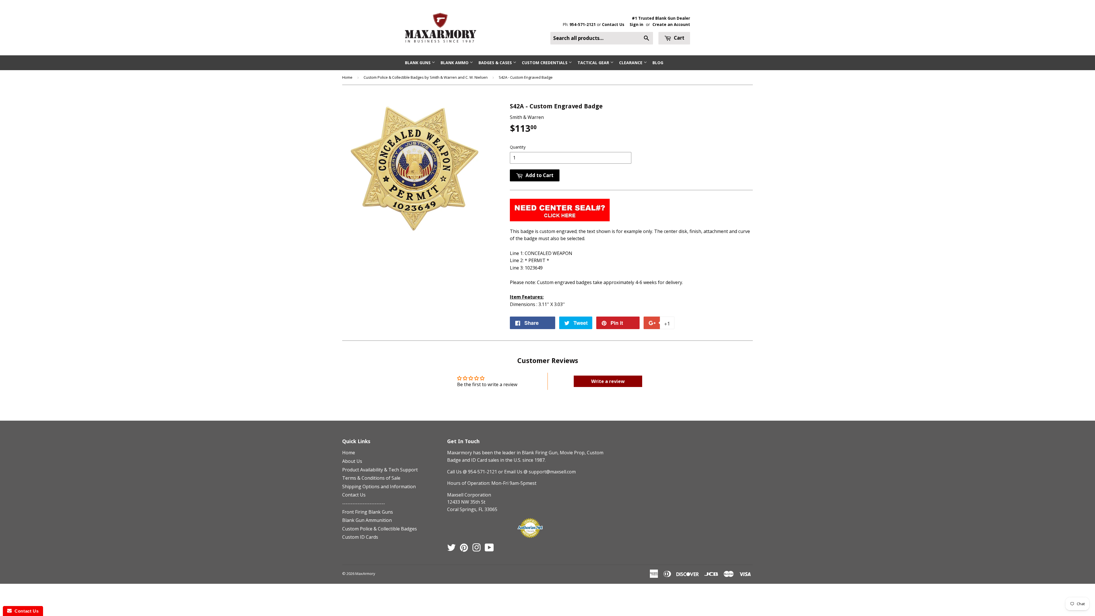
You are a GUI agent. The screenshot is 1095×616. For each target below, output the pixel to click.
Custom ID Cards (360, 537)
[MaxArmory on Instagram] (476, 549)
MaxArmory (365, 573)
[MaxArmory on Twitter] (451, 549)
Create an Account (671, 24)
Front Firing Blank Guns (367, 512)
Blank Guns (418, 62)
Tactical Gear (593, 62)
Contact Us (613, 24)
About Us (352, 461)
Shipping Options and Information (379, 486)
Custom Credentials (545, 62)
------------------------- (363, 503)
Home (347, 77)
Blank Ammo (455, 62)
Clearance (631, 62)
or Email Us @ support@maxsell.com (537, 472)
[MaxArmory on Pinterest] (464, 549)
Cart (678, 38)
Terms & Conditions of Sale (371, 478)
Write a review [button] (608, 381)
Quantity (518, 147)
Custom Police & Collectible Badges (379, 529)
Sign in (636, 24)
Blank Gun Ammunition (367, 520)
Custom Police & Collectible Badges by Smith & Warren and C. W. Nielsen (426, 77)
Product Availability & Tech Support (380, 470)
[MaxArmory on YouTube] (489, 549)
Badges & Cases (495, 62)
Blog (657, 62)
